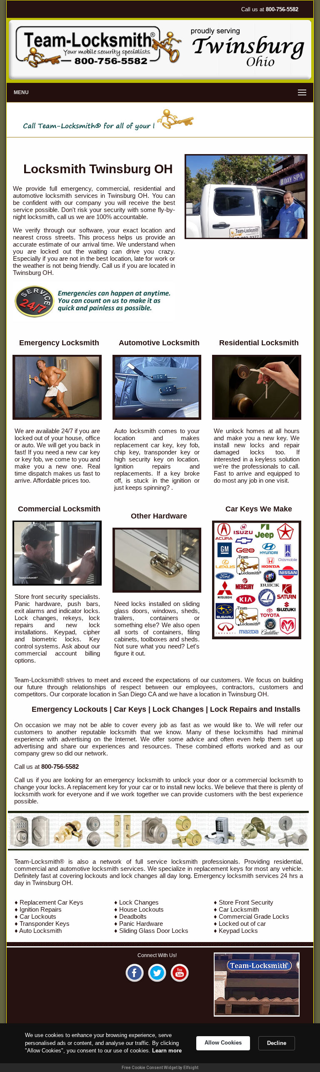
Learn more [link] (167, 1050)
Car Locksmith (239, 909)
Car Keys (130, 709)
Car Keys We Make (258, 509)
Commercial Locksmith (59, 509)
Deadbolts (133, 916)
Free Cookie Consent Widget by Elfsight (160, 1067)
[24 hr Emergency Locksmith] (94, 318)
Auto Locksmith (40, 930)
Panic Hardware (141, 923)
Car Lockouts (38, 916)
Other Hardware (159, 516)
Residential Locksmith (259, 343)
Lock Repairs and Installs (255, 709)
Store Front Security (246, 902)
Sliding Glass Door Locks (153, 930)
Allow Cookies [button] (223, 1043)
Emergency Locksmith (59, 343)
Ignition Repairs (41, 909)
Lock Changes (178, 709)
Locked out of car (242, 923)
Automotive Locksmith (159, 343)
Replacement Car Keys (51, 902)
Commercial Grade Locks (254, 916)
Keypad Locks (238, 930)
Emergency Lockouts (70, 709)
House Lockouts (141, 909)
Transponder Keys (45, 923)
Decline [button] (276, 1043)
